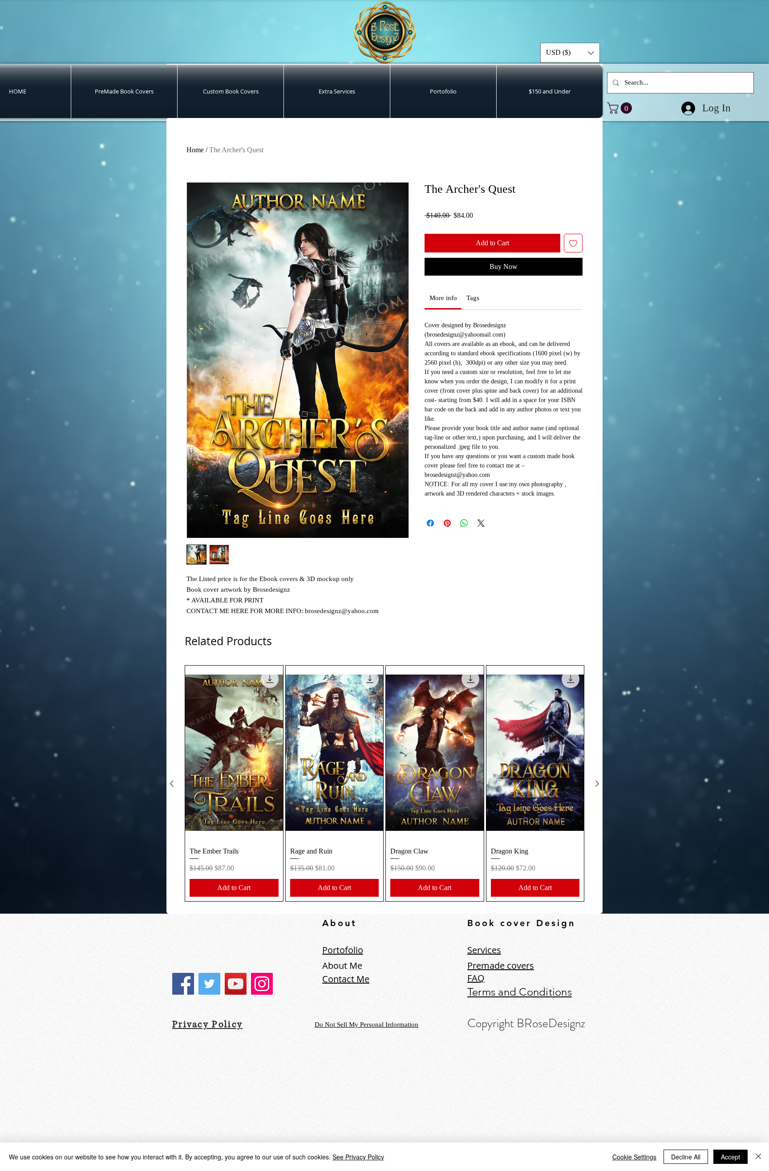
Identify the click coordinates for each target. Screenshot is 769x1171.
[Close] (758, 1157)
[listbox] (570, 53)
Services (484, 950)
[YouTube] (236, 984)
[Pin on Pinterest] (447, 537)
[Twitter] (209, 984)
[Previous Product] (171, 783)
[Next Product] (597, 783)
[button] (570, 53)
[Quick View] (234, 752)
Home (195, 150)
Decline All (685, 1156)
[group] (384, 783)
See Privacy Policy (358, 1156)
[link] (621, 108)
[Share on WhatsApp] (464, 537)
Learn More (549, 229)
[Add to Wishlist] (573, 257)
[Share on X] (481, 537)
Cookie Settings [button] (634, 1156)
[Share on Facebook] (430, 537)
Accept (730, 1156)
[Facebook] (183, 984)
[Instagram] (262, 984)
